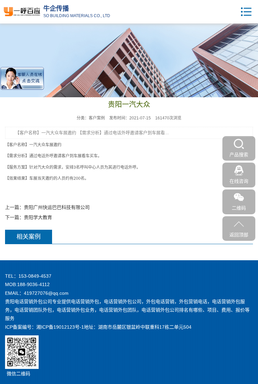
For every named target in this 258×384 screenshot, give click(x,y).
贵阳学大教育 (38, 217)
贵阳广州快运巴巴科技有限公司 (57, 207)
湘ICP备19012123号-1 (60, 327)
